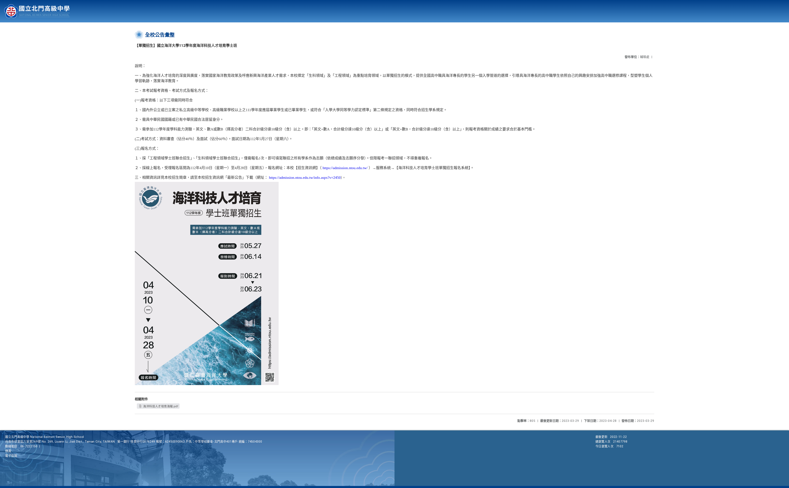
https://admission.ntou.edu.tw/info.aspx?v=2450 (305, 177)
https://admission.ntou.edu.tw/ (345, 168)
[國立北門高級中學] (37, 11)
